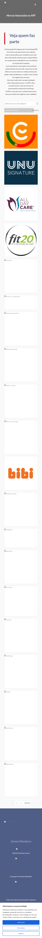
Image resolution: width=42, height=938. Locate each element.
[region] (21, 920)
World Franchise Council (21, 853)
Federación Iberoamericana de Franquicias (21, 900)
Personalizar (21, 928)
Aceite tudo (21, 922)
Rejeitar (21, 933)
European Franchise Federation (21, 876)
